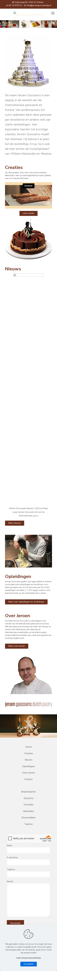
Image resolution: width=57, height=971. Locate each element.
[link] (28, 64)
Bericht (10, 881)
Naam (9, 845)
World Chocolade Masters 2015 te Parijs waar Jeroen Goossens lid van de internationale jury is (28, 512)
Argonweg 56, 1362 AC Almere (29, 2)
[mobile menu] (52, 13)
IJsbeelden (28, 811)
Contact (28, 779)
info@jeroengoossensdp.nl (38, 5)
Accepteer (29, 963)
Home (28, 746)
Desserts (28, 798)
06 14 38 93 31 (15, 5)
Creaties (28, 753)
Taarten (28, 824)
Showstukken (29, 817)
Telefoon (11, 869)
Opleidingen (28, 766)
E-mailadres (12, 857)
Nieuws (28, 759)
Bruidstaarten (28, 791)
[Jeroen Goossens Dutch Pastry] (28, 13)
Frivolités (28, 804)
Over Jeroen (28, 772)
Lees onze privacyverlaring (28, 958)
